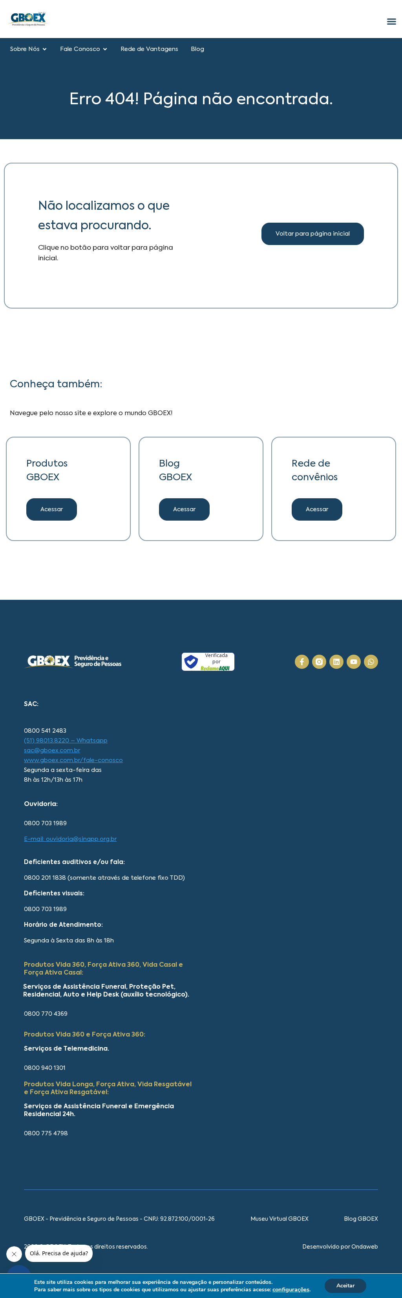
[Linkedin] (336, 662)
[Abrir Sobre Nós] (45, 49)
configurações (290, 1289)
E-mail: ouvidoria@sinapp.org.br (70, 839)
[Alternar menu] (392, 21)
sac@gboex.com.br (52, 750)
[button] (184, 509)
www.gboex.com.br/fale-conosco (73, 760)
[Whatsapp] (371, 662)
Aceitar (345, 1285)
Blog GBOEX (361, 1219)
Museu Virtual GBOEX (279, 1219)
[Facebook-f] (302, 662)
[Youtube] (354, 662)
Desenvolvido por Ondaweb (340, 1247)
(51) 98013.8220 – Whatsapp (66, 741)
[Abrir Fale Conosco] (105, 49)
